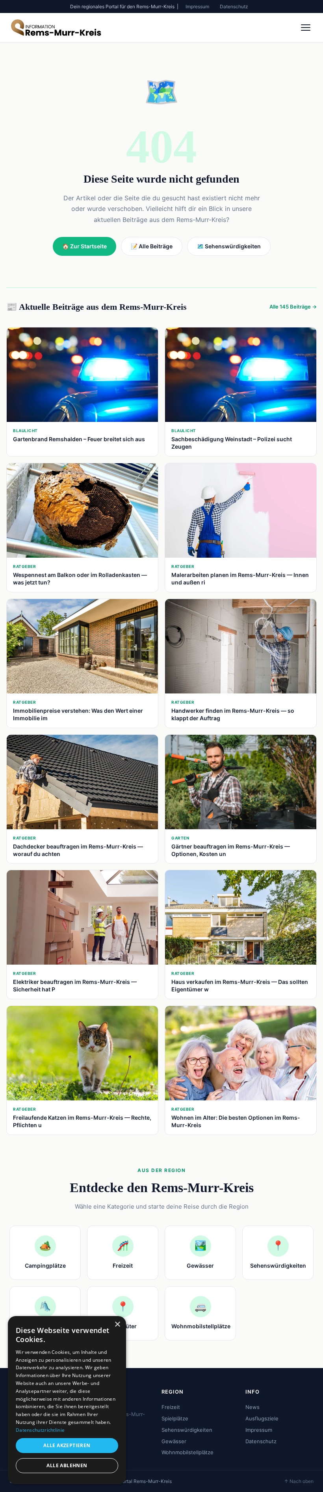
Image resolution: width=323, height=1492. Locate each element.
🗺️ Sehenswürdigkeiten (229, 246)
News (252, 1407)
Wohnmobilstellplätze (187, 1452)
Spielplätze (175, 1418)
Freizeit (171, 1407)
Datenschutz (234, 6)
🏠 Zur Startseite (84, 246)
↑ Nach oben (299, 1481)
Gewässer (174, 1441)
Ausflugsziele (261, 1418)
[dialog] (67, 1400)
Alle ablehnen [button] (66, 1465)
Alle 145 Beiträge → (293, 306)
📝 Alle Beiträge (152, 246)
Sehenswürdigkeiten (187, 1430)
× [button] (117, 1324)
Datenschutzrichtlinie (40, 1430)
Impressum (197, 6)
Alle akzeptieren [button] (66, 1445)
